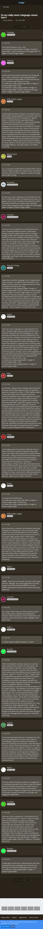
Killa (5, 581)
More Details (5, 926)
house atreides (8, 20)
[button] (2, 2)
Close (12, 926)
